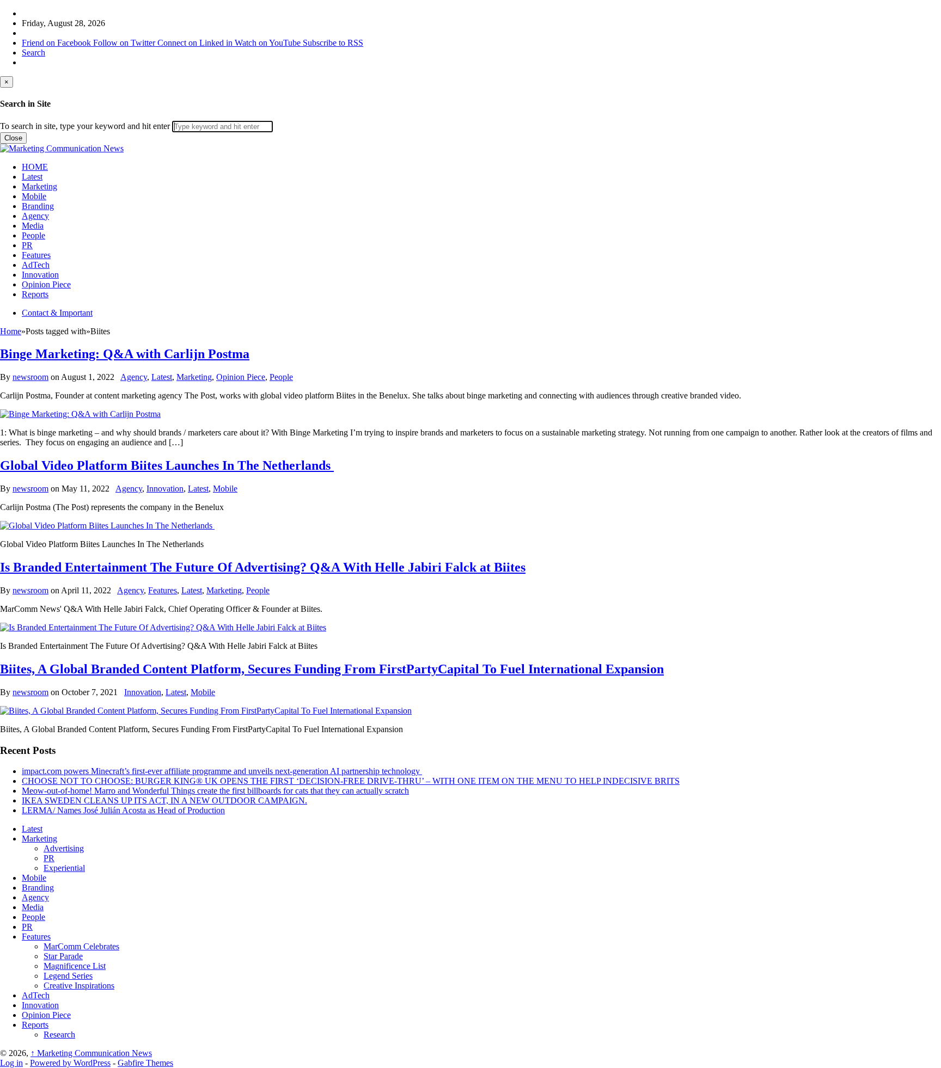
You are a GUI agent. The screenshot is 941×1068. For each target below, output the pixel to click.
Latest (32, 176)
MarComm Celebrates (81, 946)
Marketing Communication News (91, 1053)
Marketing (39, 186)
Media (33, 225)
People (33, 235)
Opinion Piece (46, 284)
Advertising (64, 848)
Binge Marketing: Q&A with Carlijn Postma (124, 354)
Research (59, 1034)
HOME (35, 166)
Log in (11, 1062)
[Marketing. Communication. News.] (62, 148)
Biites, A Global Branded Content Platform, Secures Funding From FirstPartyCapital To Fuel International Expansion (332, 669)
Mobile (34, 196)
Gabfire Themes (145, 1062)
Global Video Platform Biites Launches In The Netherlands (167, 465)
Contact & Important (57, 312)
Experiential (64, 868)
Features (36, 255)
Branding (38, 206)
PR (27, 245)
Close (13, 138)
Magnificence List (75, 966)
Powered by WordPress (70, 1062)
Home (10, 331)
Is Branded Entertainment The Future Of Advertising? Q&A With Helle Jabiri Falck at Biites (263, 567)
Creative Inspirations (79, 985)
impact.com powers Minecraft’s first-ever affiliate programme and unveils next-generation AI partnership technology (222, 771)
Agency (35, 215)
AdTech (36, 264)
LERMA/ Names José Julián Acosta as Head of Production (123, 810)
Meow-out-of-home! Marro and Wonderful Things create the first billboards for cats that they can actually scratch (215, 790)
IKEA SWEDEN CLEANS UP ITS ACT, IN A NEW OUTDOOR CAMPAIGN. (164, 800)
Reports (35, 294)
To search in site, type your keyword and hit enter (85, 126)
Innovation (40, 274)
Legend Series (68, 975)
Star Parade (63, 956)
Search (33, 52)
